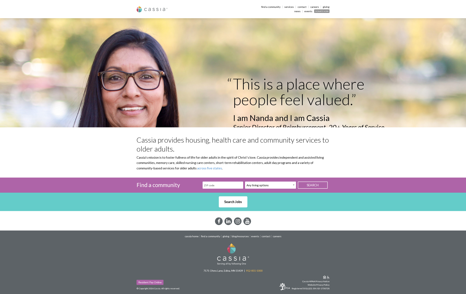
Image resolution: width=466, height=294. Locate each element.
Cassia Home (192, 236)
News (297, 11)
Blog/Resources (240, 236)
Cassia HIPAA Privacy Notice (315, 281)
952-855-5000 (254, 270)
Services (289, 7)
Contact (302, 7)
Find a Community (271, 7)
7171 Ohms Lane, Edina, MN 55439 (223, 270)
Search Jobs (233, 202)
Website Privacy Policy (318, 284)
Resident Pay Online (150, 282)
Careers (314, 7)
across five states (209, 168)
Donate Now (322, 11)
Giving (326, 7)
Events (308, 11)
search (313, 185)
